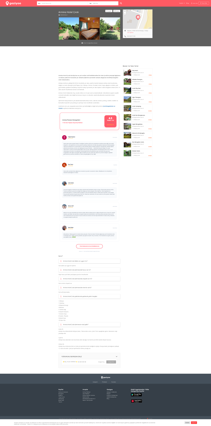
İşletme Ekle (86, 397)
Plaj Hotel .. (135, 70)
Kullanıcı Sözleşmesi (112, 395)
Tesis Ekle (204, 3)
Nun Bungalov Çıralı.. (138, 142)
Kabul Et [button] (194, 422)
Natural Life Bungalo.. (138, 133)
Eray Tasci (70, 164)
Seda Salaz (70, 227)
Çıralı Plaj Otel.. (136, 88)
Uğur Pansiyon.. (136, 97)
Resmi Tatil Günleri (88, 400)
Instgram (95, 382)
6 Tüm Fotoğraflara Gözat (90, 43)
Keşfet (181, 3)
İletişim (109, 393)
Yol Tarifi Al (130, 32)
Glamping (61, 398)
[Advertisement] (89, 62)
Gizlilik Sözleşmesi (111, 397)
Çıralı (138, 75)
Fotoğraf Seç (101, 362)
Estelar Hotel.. (136, 151)
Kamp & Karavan (63, 392)
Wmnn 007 (71, 206)
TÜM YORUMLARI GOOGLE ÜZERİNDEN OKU (89, 246)
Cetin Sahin (71, 183)
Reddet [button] (187, 422)
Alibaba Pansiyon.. (137, 79)
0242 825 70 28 (131, 36)
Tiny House (62, 397)
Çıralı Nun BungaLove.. (138, 115)
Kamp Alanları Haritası (89, 395)
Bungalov (61, 393)
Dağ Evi (61, 395)
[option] (69, 28)
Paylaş (117, 11)
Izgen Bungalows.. (137, 124)
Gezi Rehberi (86, 393)
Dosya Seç (111, 362)
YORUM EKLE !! (64, 15)
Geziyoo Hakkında (112, 392)
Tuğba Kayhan (71, 136)
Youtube (113, 382)
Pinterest (104, 382)
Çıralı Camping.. (137, 106)
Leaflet (150, 28)
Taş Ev (60, 402)
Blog (187, 3)
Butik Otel (61, 400)
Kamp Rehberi (86, 392)
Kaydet (109, 11)
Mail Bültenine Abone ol (89, 398)
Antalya (135, 75)
